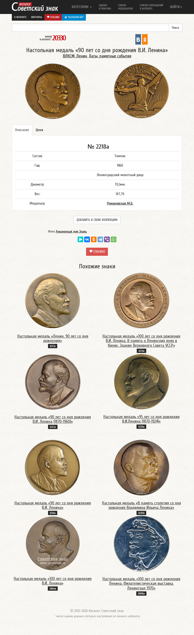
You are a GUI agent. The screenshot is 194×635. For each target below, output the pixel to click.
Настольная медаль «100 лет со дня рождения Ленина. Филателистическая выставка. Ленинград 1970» (141, 583)
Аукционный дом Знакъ (71, 231)
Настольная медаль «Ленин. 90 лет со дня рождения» (52, 338)
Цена (39, 130)
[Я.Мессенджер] (80, 239)
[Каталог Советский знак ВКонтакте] (138, 39)
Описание (22, 130)
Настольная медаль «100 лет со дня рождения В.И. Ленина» (53, 581)
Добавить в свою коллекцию (97, 220)
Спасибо (54, 17)
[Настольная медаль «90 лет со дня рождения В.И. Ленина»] (52, 467)
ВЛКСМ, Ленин (75, 56)
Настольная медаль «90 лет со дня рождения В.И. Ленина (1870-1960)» (52, 419)
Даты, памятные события (110, 56)
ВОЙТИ (175, 7)
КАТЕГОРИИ (80, 7)
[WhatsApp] (113, 239)
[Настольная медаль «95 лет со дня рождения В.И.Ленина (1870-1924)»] (141, 381)
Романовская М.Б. (120, 203)
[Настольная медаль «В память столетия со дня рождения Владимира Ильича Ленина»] (141, 467)
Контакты (36, 17)
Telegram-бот (76, 17)
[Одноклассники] (94, 239)
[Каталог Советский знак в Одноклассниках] (145, 39)
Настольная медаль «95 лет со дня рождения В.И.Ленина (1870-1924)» (141, 419)
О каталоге (20, 17)
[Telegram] (100, 239)
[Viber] (107, 239)
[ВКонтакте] (87, 239)
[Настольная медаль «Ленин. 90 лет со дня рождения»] (52, 300)
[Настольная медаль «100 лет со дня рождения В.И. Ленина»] (52, 543)
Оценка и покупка (105, 7)
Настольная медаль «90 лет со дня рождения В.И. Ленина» (52, 505)
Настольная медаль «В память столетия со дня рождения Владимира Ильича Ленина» (141, 505)
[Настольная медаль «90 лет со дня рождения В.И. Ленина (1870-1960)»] (52, 381)
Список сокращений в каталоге (151, 7)
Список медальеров (125, 7)
